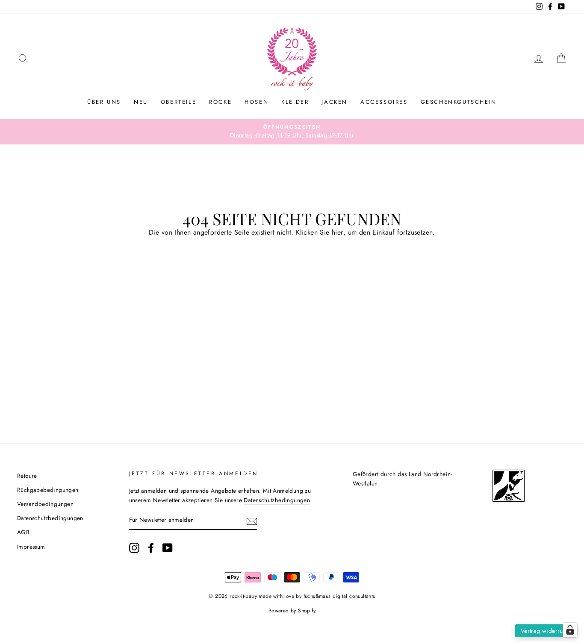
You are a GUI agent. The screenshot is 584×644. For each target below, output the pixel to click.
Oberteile (178, 102)
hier (337, 232)
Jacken (334, 102)
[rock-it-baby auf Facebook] (151, 548)
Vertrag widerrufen (546, 630)
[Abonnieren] (251, 520)
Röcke (220, 102)
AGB (23, 532)
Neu (141, 102)
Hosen (256, 102)
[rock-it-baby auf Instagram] (134, 548)
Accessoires (384, 102)
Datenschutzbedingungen (50, 518)
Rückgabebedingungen (48, 489)
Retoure (27, 475)
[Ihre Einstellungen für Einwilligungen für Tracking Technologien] (570, 630)
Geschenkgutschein (459, 102)
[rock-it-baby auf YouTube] (167, 548)
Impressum (31, 546)
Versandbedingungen (45, 504)
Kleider (295, 102)
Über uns (104, 102)
